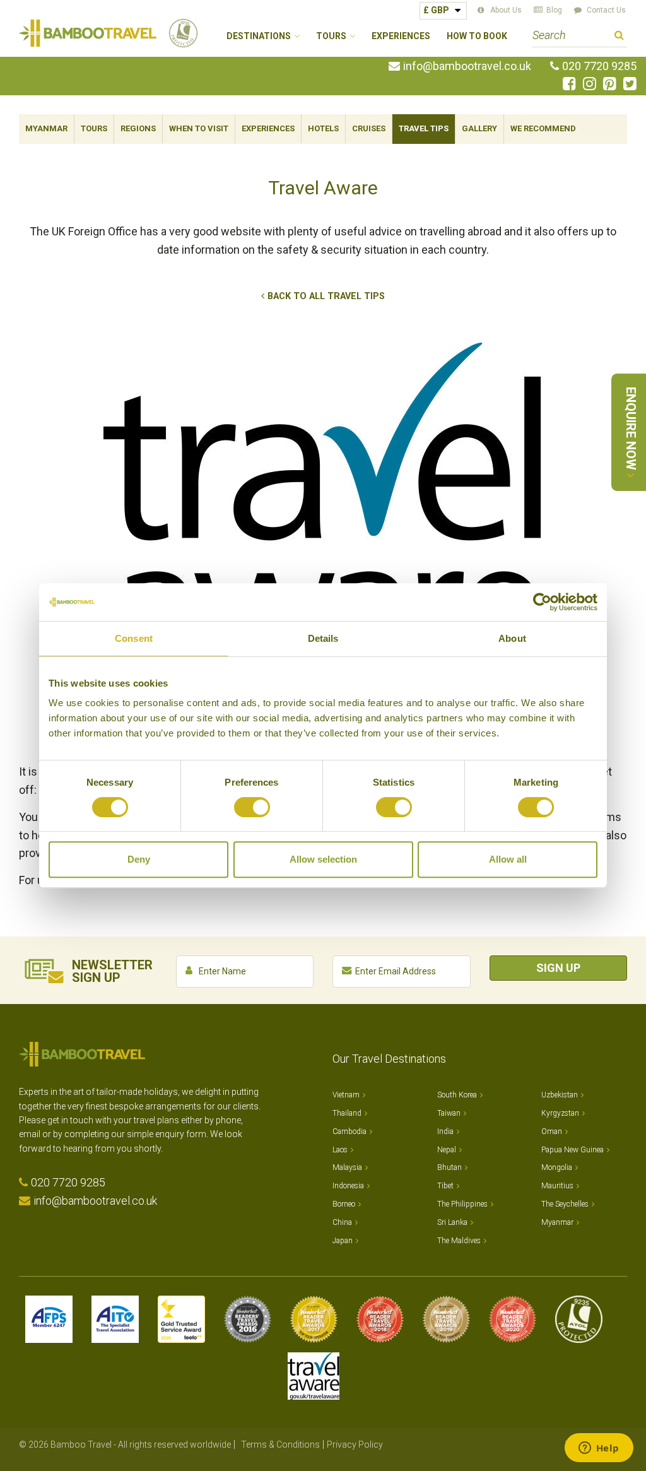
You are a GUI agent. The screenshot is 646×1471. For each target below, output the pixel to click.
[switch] (252, 807)
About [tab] (512, 638)
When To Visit (198, 128)
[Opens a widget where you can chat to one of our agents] (598, 1449)
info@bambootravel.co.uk (467, 66)
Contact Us (606, 10)
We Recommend (543, 128)
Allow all (508, 859)
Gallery (479, 128)
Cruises (368, 128)
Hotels (323, 128)
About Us (506, 10)
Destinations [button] (258, 36)
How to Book (477, 36)
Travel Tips (424, 128)
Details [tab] (323, 638)
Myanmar (46, 128)
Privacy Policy (355, 1444)
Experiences (401, 36)
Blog (554, 10)
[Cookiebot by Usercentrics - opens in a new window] (542, 602)
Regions (138, 128)
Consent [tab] (134, 638)
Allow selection (323, 859)
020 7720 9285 (599, 66)
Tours (94, 128)
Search (619, 37)
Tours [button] (331, 36)
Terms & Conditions (280, 1444)
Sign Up (558, 967)
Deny (138, 859)
